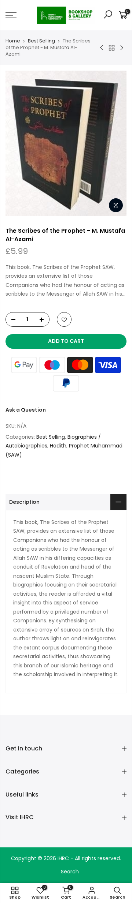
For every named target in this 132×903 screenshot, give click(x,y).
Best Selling (41, 41)
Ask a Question (26, 409)
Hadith (58, 445)
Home (13, 41)
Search (70, 871)
